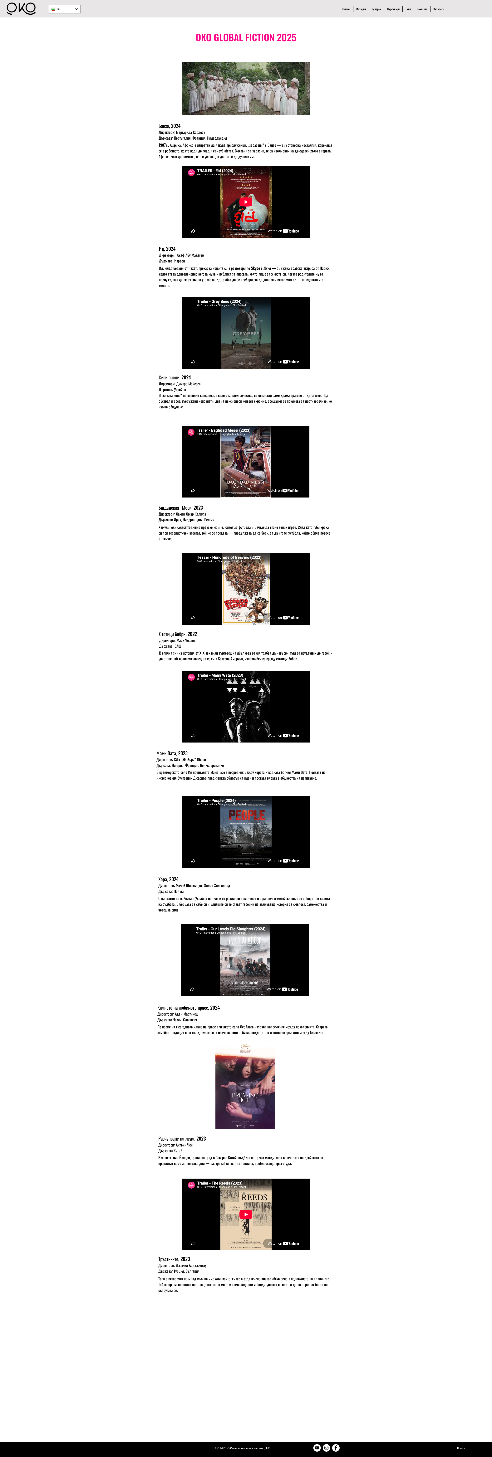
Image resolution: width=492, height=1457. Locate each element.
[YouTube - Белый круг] (317, 1448)
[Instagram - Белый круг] (326, 1448)
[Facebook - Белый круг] (336, 1448)
